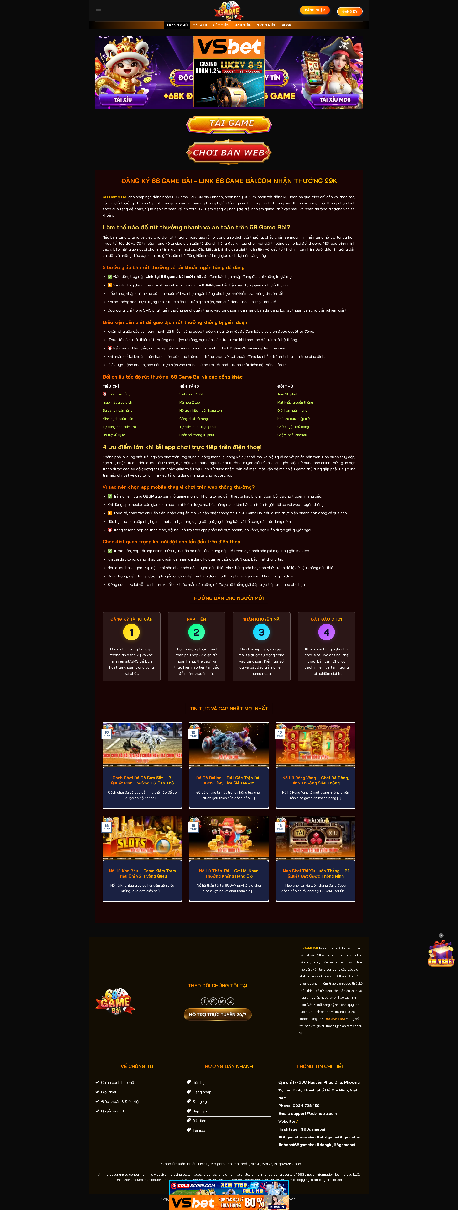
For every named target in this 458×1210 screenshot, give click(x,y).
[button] (98, 10)
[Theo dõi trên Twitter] (222, 1001)
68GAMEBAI (308, 948)
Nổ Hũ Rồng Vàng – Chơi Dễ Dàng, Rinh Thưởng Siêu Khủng (315, 780)
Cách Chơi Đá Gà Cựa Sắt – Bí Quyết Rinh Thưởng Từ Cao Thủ (142, 780)
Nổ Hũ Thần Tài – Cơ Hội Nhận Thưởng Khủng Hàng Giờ (229, 873)
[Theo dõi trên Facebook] (205, 1001)
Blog (286, 25)
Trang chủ (177, 25)
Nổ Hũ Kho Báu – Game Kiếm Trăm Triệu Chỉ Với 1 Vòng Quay (142, 873)
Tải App (200, 25)
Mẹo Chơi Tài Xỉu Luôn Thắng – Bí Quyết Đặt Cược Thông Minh (316, 873)
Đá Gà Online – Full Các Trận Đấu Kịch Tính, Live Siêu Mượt (229, 780)
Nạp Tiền (242, 25)
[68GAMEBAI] (229, 10)
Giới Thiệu (266, 25)
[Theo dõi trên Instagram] (213, 1001)
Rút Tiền (220, 25)
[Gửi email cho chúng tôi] (230, 1001)
